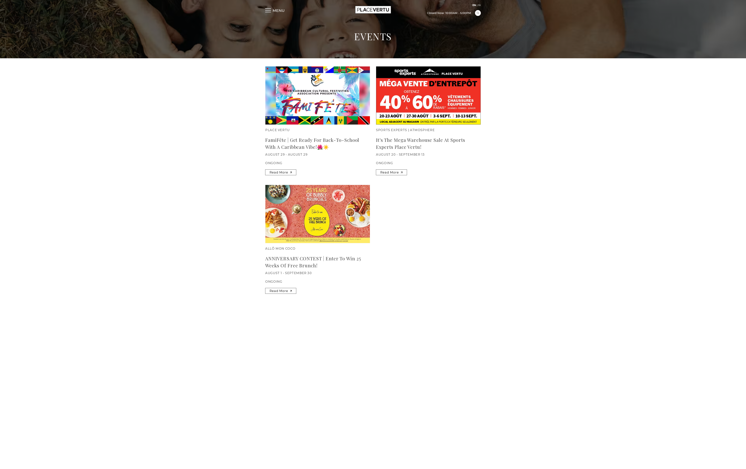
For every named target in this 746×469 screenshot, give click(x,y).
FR (479, 5)
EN (474, 5)
